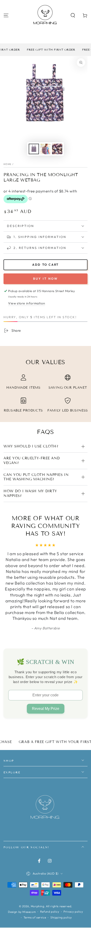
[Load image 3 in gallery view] (57, 149)
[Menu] (6, 15)
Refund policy (49, 911)
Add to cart (45, 264)
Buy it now (45, 278)
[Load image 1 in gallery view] (34, 149)
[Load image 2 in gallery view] (45, 149)
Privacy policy (73, 911)
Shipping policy (61, 917)
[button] (73, 15)
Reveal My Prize (45, 709)
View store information (26, 303)
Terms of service (35, 917)
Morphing (37, 906)
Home (7, 164)
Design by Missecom (22, 912)
